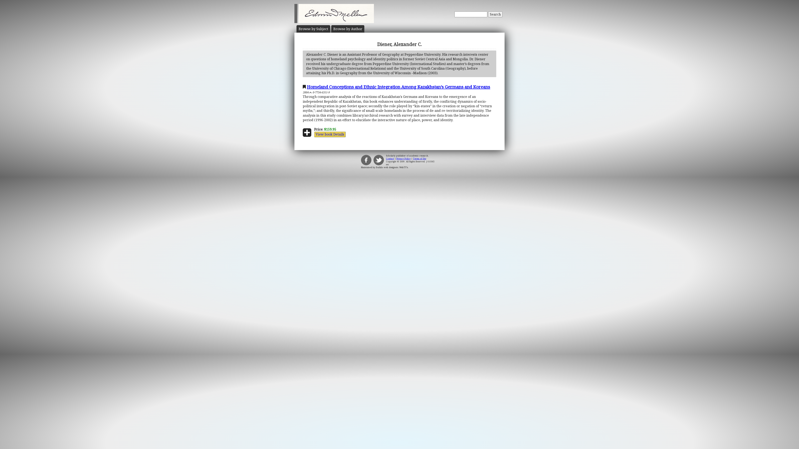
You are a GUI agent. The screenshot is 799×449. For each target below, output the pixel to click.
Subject (313, 29)
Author (347, 29)
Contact (390, 158)
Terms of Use (419, 158)
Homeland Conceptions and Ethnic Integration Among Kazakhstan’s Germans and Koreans (398, 87)
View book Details (330, 134)
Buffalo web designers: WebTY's (392, 167)
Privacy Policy (403, 158)
